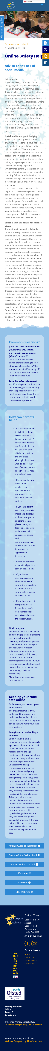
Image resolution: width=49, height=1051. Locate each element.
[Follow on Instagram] (34, 943)
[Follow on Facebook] (27, 943)
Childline (22, 882)
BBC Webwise (23, 891)
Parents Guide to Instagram (22, 845)
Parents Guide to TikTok (23, 864)
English (29, 2)
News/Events (30, 960)
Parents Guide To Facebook (23, 855)
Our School (29, 957)
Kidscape (23, 873)
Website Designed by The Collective (23, 1024)
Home (27, 954)
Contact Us (29, 963)
